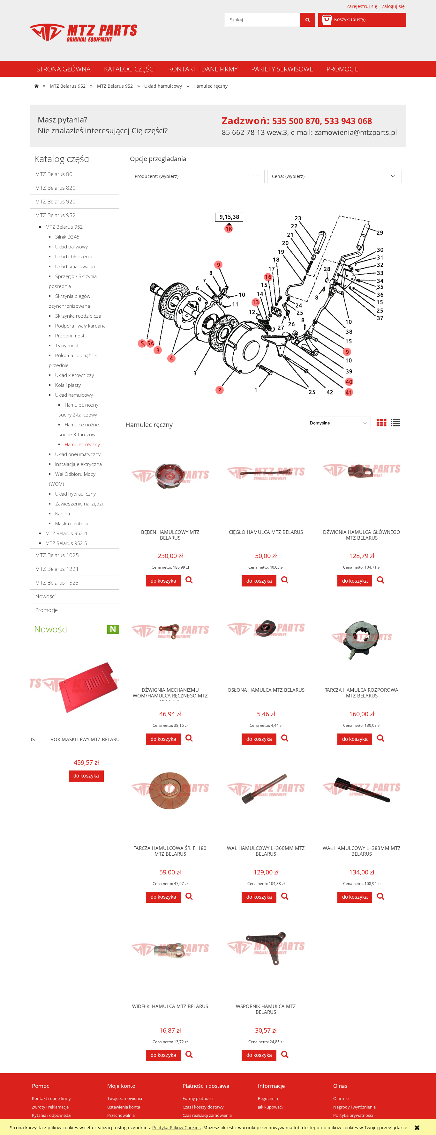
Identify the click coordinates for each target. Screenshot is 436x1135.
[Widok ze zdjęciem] (381, 422)
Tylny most (67, 345)
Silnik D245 (67, 236)
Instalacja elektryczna (78, 464)
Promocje (46, 610)
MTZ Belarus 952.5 (66, 543)
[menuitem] (63, 69)
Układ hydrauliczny (75, 493)
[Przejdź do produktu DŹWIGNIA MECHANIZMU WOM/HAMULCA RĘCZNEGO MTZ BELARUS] (170, 642)
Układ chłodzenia (73, 256)
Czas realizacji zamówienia (207, 1115)
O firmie (341, 1098)
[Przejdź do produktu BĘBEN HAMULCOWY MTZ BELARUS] (170, 484)
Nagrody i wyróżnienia (354, 1107)
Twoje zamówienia (124, 1098)
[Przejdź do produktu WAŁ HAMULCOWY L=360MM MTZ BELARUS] (266, 801)
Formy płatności (198, 1098)
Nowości (45, 596)
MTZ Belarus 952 (55, 215)
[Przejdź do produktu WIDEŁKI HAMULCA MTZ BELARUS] (170, 959)
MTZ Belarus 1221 (57, 568)
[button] (189, 580)
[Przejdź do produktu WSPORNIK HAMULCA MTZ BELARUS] (266, 959)
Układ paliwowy (71, 246)
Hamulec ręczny (82, 444)
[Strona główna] (84, 33)
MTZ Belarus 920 (55, 201)
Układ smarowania (75, 266)
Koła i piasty (68, 385)
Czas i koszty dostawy (203, 1107)
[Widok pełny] (395, 422)
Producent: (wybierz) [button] (156, 176)
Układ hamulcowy (74, 395)
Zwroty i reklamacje (50, 1107)
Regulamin (268, 1098)
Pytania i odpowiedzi (51, 1115)
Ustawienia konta (123, 1107)
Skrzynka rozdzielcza (78, 316)
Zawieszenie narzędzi (79, 503)
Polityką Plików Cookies (176, 1127)
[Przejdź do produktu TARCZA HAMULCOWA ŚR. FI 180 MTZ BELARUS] (170, 801)
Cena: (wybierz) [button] (288, 176)
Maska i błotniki (71, 523)
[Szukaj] (307, 20)
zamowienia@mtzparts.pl (356, 132)
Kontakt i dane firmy (51, 1098)
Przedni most (70, 335)
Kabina (62, 513)
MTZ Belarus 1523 (57, 582)
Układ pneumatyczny (78, 454)
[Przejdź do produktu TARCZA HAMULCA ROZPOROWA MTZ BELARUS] (362, 642)
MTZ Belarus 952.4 (66, 533)
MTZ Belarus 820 (55, 187)
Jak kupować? (270, 1107)
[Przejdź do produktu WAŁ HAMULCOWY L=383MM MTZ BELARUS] (362, 801)
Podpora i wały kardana (80, 325)
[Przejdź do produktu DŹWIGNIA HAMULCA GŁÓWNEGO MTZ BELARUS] (362, 484)
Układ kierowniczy (74, 375)
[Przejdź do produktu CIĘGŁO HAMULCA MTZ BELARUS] (266, 484)
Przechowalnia (121, 1115)
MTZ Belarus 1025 (57, 555)
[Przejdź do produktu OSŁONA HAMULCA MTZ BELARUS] (266, 642)
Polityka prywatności (353, 1115)
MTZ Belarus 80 (53, 174)
